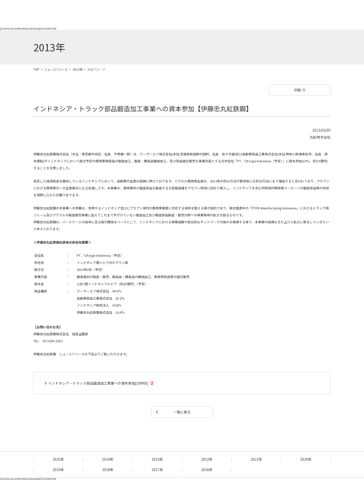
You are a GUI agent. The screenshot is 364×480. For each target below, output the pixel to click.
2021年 (256, 459)
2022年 (206, 459)
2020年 (306, 459)
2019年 (58, 469)
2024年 (107, 459)
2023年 (157, 459)
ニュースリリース (56, 69)
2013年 (77, 69)
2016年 (206, 469)
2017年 (157, 469)
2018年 (107, 469)
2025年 (58, 459)
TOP (36, 69)
